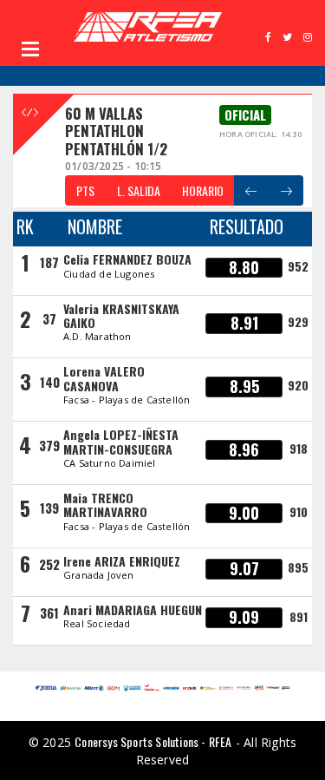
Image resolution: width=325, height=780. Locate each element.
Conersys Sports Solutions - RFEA (153, 741)
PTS (85, 190)
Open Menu (30, 48)
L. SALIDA (138, 190)
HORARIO (203, 190)
